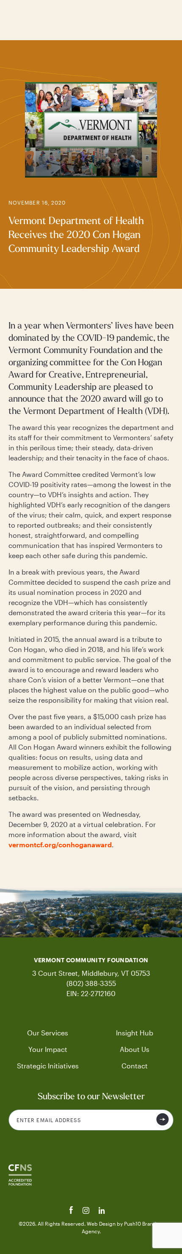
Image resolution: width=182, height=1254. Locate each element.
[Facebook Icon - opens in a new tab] (72, 1211)
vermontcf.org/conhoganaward (60, 845)
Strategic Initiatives (48, 1066)
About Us (134, 1049)
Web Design (102, 1224)
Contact (134, 1066)
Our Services (47, 1033)
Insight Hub (134, 1033)
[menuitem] (47, 1033)
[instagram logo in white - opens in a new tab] (87, 1211)
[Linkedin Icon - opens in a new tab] (102, 1211)
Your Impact (47, 1049)
